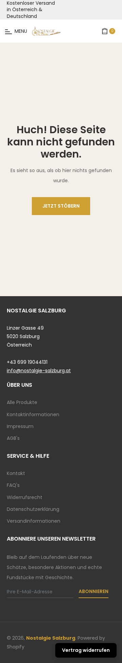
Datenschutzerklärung (33, 509)
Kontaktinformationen (33, 414)
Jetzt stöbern (61, 206)
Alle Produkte (22, 402)
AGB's (13, 438)
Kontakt (16, 473)
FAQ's (13, 485)
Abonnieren (93, 591)
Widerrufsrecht (24, 497)
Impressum (20, 426)
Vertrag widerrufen (86, 650)
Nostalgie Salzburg (50, 638)
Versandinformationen (33, 521)
